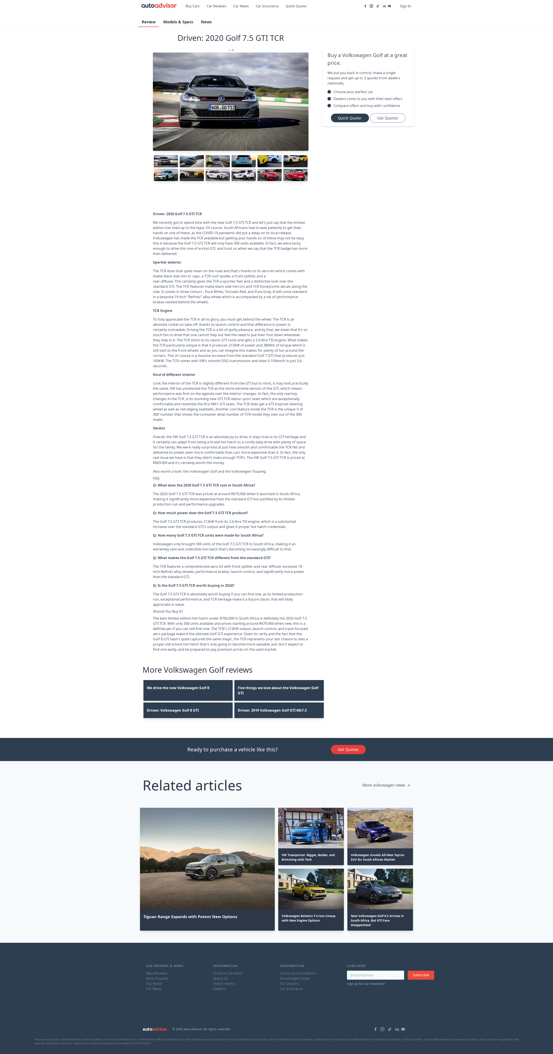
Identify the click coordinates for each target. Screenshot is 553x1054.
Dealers (219, 988)
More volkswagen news (383, 785)
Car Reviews (216, 6)
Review (149, 21)
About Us (220, 978)
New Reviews (156, 973)
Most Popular (157, 978)
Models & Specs (178, 21)
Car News (241, 6)
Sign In (405, 6)
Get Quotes (387, 118)
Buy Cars (193, 6)
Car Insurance (267, 6)
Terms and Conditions (298, 973)
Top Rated (154, 983)
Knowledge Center (295, 978)
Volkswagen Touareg (248, 471)
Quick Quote (296, 6)
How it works (224, 983)
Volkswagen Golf (203, 471)
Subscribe (421, 975)
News (206, 21)
